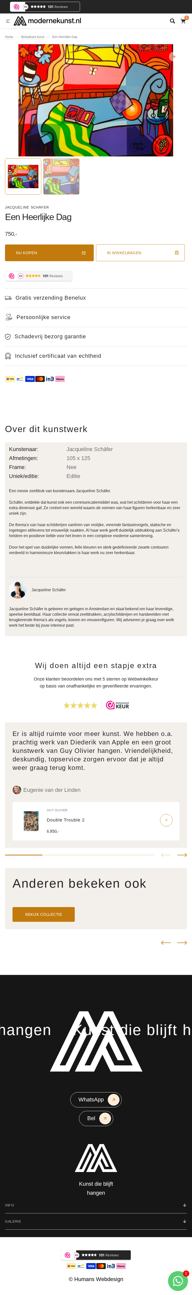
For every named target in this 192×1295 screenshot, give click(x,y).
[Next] (182, 943)
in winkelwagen (124, 253)
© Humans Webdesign (96, 1279)
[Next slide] (182, 855)
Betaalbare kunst (32, 37)
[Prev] (166, 943)
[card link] (166, 820)
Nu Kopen (26, 253)
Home (9, 37)
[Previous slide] (166, 855)
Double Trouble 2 (65, 820)
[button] (8, 21)
